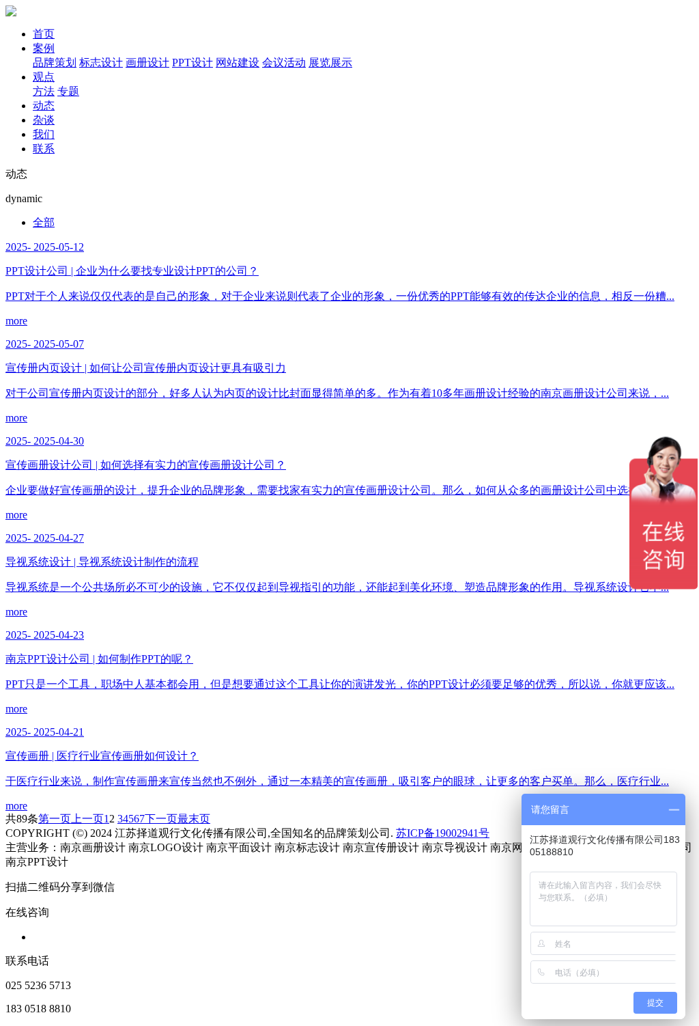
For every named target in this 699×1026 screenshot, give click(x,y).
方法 (44, 91)
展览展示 (330, 62)
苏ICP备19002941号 (442, 833)
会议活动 (284, 62)
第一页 (54, 818)
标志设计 (101, 62)
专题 (68, 91)
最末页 (193, 818)
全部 (44, 222)
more (16, 321)
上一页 (87, 818)
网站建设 (237, 62)
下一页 (161, 818)
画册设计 (147, 62)
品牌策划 (54, 62)
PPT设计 (192, 62)
